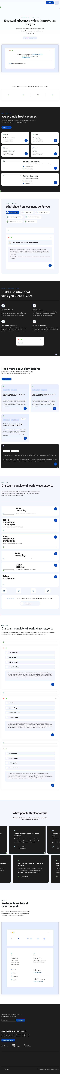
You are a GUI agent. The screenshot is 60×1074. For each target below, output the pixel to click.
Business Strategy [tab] (13, 212)
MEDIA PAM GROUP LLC (54, 1069)
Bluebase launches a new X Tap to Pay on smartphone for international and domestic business (29, 455)
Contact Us (49, 2)
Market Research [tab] (31, 221)
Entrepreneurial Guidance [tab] (33, 217)
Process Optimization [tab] (43, 212)
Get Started (20, 1020)
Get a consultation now (8, 1040)
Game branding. (20, 566)
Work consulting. (21, 509)
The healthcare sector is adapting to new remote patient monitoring (13, 424)
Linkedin (15, 979)
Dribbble (15, 969)
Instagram (16, 976)
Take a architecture (8, 577)
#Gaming (43, 390)
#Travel (14, 390)
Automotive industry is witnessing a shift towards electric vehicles (43, 394)
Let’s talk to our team (29, 38)
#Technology (15, 419)
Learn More (5, 127)
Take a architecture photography (9, 522)
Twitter (15, 973)
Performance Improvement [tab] (15, 217)
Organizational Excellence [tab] (15, 221)
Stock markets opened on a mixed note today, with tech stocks (14, 394)
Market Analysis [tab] (28, 212)
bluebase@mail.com (37, 54)
